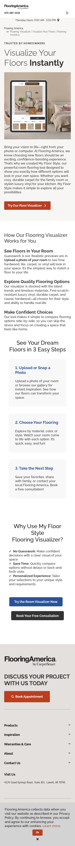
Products (11, 725)
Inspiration (12, 735)
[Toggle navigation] (67, 12)
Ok (37, 832)
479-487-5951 (12, 13)
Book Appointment (29, 696)
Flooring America (13, 28)
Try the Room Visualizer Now (36, 602)
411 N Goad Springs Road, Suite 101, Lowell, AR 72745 (34, 782)
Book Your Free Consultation (37, 616)
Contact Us (12, 763)
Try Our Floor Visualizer (25, 205)
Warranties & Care (17, 744)
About (8, 753)
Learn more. (52, 826)
